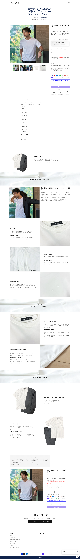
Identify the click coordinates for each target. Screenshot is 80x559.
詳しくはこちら (14, 464)
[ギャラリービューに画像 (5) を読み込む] (43, 68)
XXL (67, 49)
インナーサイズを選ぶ (57, 70)
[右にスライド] (48, 68)
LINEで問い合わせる (46, 521)
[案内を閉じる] (77, 551)
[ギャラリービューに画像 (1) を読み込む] (16, 68)
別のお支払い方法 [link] (60, 89)
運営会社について (13, 541)
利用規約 (11, 545)
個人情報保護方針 (13, 543)
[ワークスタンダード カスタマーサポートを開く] (77, 556)
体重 (60, 44)
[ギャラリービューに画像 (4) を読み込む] (36, 68)
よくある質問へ (34, 521)
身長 (52, 44)
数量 (52, 52)
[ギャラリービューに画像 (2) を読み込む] (23, 68)
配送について (12, 535)
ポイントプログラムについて (15, 547)
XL (63, 49)
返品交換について (13, 537)
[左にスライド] (11, 68)
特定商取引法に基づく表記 (15, 539)
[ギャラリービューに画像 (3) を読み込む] (29, 68)
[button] (69, 3)
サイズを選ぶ (40, 557)
